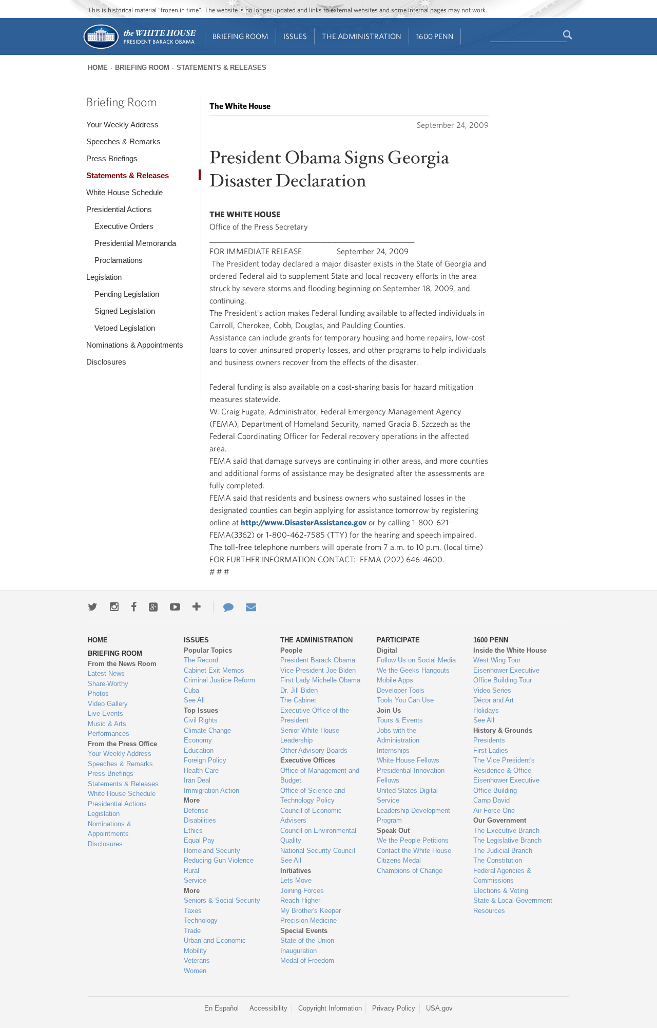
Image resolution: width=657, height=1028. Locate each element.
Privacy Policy (393, 1008)
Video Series (492, 690)
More (192, 800)
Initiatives (295, 870)
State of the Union (307, 940)
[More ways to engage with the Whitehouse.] (196, 607)
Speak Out (393, 830)
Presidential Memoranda (135, 243)
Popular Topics (208, 650)
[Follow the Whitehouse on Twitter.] (93, 607)
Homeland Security (212, 850)
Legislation (104, 277)
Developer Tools (400, 690)
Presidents (489, 740)
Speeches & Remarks (123, 141)
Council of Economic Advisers (311, 816)
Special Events (303, 931)
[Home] (139, 48)
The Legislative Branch (507, 840)
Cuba (191, 690)
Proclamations (118, 260)
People (291, 650)
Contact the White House (414, 850)
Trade (192, 931)
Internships (393, 750)
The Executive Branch (506, 830)
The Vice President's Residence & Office (504, 765)
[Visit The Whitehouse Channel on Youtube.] (175, 607)
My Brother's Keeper (310, 911)
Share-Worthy (108, 684)
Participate (398, 640)
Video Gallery (108, 704)
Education (199, 750)
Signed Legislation (124, 311)
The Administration (361, 36)
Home (98, 67)
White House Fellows (408, 760)
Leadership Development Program (413, 816)
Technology (201, 920)
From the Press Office (122, 744)
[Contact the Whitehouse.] (223, 607)
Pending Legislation (126, 294)
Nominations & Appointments (134, 344)
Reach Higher (300, 900)
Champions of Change (409, 870)
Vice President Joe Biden (318, 670)
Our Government (499, 820)
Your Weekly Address (122, 124)
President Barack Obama (317, 660)
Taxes (193, 911)
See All (194, 700)
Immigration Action (211, 790)
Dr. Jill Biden (299, 690)
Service (195, 880)
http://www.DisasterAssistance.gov (303, 522)
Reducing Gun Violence (219, 860)
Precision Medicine (308, 920)
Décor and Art (493, 700)
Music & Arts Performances (108, 729)
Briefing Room (240, 36)
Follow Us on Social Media (416, 660)
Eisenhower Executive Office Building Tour (506, 675)
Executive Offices (307, 760)
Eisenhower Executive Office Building (506, 785)
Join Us (389, 710)
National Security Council (317, 850)
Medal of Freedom (307, 960)
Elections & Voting (500, 890)
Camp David (491, 800)
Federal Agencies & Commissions (502, 876)
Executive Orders (123, 226)
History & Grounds (502, 730)
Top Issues (201, 710)
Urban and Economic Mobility (215, 946)
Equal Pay (199, 840)
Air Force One (494, 810)
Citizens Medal (399, 860)
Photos (98, 693)
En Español (221, 1008)
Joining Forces (302, 890)
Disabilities (200, 820)
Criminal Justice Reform (219, 680)
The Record (201, 660)
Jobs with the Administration (398, 736)
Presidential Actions (119, 209)
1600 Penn (435, 36)
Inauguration (298, 951)
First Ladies (490, 750)
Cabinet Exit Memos (214, 670)
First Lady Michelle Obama (320, 680)
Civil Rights (201, 720)
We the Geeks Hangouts (413, 670)
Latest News (106, 673)
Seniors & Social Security (222, 900)
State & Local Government (512, 900)
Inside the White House (510, 650)
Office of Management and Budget (319, 776)
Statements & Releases (221, 67)
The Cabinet (298, 700)
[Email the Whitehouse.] (251, 607)
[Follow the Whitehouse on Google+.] (153, 607)
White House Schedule (124, 192)
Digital (387, 650)
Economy (198, 740)
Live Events (105, 713)
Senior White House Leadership (309, 736)
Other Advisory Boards (313, 750)
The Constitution (497, 860)
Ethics (193, 830)
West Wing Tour (496, 660)
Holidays (486, 710)
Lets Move (296, 880)
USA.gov (439, 1008)
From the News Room (122, 664)
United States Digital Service (407, 796)
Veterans (197, 960)
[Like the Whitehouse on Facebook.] (134, 607)
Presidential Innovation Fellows (411, 776)
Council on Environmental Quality (318, 836)
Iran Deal (197, 780)
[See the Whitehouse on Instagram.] (114, 607)
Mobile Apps (395, 680)
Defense (196, 810)
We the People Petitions (413, 840)
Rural (191, 870)
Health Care (201, 770)
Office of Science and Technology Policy (312, 796)
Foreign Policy (205, 760)
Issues (295, 36)
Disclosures (106, 361)
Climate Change (207, 730)
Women (195, 971)
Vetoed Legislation (124, 327)
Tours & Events (400, 720)
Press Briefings (112, 158)
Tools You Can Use (405, 700)
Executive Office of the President (314, 716)
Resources (489, 911)
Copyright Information (330, 1008)
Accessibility (268, 1008)
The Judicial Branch (502, 850)
